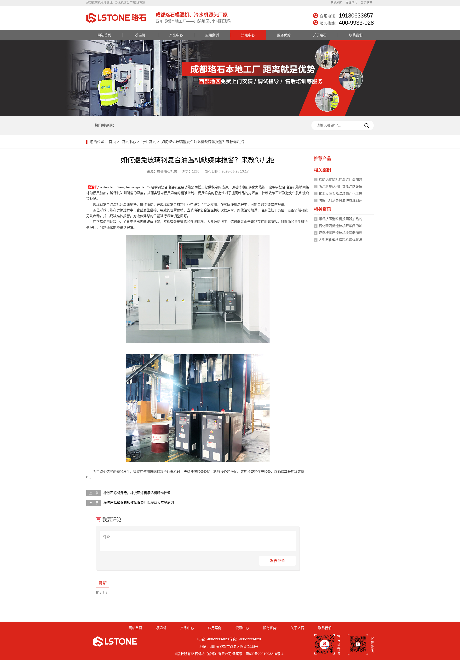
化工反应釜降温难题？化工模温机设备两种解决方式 (357, 193)
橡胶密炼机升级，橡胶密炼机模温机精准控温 (137, 493)
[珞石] (116, 23)
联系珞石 (366, 3)
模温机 (140, 35)
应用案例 (212, 35)
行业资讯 (148, 142)
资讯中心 (248, 35)
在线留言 (351, 3)
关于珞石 (320, 35)
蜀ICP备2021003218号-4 (264, 654)
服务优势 (284, 35)
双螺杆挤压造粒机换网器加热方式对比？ (349, 233)
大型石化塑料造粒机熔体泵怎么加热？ (347, 240)
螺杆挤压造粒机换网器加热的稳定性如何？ (350, 219)
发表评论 (277, 561)
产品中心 (176, 35)
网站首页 (104, 35)
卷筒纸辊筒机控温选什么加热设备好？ (347, 179)
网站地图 (336, 3)
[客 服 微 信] (358, 644)
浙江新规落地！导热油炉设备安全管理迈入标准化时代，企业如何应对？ (372, 186)
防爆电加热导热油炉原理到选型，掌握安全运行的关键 (359, 200)
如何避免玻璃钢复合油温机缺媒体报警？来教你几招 (202, 142)
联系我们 (355, 35)
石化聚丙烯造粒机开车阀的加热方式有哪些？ (352, 226)
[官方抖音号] (324, 644)
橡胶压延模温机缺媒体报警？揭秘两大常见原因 (139, 503)
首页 (112, 142)
